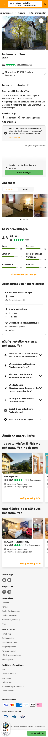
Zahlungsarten (8, 638)
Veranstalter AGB (9, 674)
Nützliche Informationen (11, 655)
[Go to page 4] (24, 219)
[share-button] (41, 21)
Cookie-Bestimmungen (11, 611)
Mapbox (29, 146)
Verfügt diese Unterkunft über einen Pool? (21, 400)
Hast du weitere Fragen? (21, 419)
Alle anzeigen (9, 122)
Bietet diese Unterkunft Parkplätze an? (21, 410)
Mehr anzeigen (14, 137)
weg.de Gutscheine (9, 642)
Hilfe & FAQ (6, 634)
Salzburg (21, 13)
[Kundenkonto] (45, 4)
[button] (24, 33)
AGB (4, 669)
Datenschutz (7, 682)
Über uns (5, 603)
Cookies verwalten (9, 615)
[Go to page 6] (27, 219)
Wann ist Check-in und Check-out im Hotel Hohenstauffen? (23, 355)
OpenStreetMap (40, 146)
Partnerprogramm (9, 651)
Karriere (5, 607)
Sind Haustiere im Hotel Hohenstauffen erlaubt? (21, 376)
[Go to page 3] (23, 219)
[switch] (5, 733)
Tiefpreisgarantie (9, 647)
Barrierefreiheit (8, 691)
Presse (5, 624)
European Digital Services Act (13, 686)
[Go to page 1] (20, 219)
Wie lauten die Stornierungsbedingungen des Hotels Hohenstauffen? (24, 388)
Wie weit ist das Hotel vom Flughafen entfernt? (22, 365)
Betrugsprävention (9, 659)
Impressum (6, 678)
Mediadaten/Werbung (11, 620)
